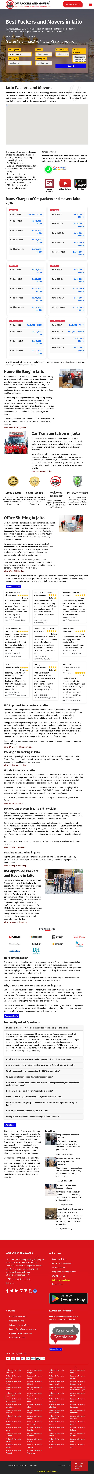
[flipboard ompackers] (15, 937)
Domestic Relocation (17, 1317)
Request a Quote (73, 4)
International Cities (17, 1337)
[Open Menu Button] (90, 4)
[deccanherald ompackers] (36, 951)
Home (8, 36)
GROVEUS (54, 1471)
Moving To (13, 59)
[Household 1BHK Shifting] (79, 62)
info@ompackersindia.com (66, 1317)
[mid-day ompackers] (15, 951)
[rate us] (59, 168)
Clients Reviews (58, 1267)
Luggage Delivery (20, 1333)
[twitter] (12, 1291)
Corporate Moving (16, 1321)
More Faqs (10, 1125)
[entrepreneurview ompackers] (58, 937)
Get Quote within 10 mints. (79, 1466)
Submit (71, 66)
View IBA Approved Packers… (16, 922)
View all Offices (57, 1349)
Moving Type (62, 50)
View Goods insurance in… (15, 803)
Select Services (76, 51)
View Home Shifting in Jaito (15, 427)
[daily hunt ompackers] (36, 937)
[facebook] (7, 1291)
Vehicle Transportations (19, 1325)
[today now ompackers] (36, 944)
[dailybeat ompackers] (79, 944)
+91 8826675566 (18, 1279)
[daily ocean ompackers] (79, 937)
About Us (62, 1466)
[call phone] (48, 170)
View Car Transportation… (42, 471)
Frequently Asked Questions (64, 1272)
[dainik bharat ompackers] (58, 944)
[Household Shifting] (79, 57)
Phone (39, 50)
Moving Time (41, 59)
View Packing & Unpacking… (15, 765)
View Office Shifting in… (14, 571)
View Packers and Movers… (15, 847)
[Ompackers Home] (28, 4)
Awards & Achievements (62, 1263)
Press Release (58, 1284)
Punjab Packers (21, 36)
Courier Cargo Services (22, 1329)
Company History (59, 1259)
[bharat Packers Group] (31, 1291)
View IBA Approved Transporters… (18, 747)
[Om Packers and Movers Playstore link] (68, 1298)
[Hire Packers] (35, 1291)
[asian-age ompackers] (15, 944)
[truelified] (26, 1291)
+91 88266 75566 (67, 42)
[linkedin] (16, 1291)
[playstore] (8, 1390)
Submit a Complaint (61, 1280)
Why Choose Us (58, 1276)
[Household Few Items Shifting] (79, 59)
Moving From (15, 50)
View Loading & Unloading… (16, 865)
